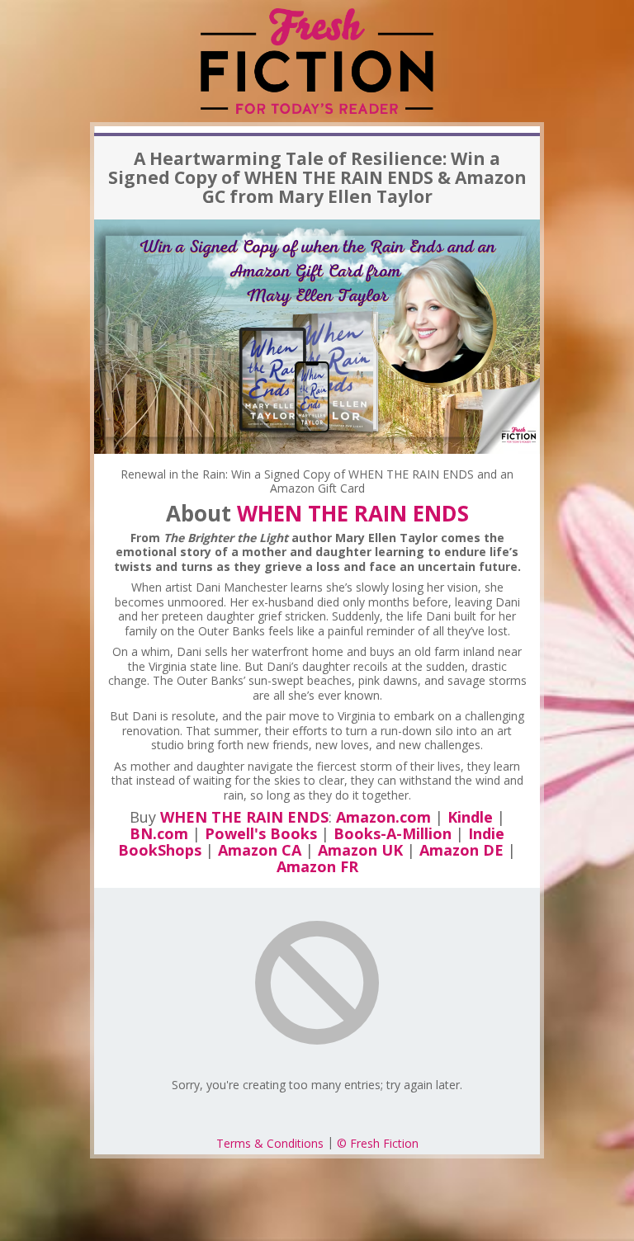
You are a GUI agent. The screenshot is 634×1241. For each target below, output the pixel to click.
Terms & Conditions (270, 1143)
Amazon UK (360, 850)
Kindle (470, 817)
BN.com (159, 833)
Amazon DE (461, 850)
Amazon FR (317, 866)
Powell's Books (261, 833)
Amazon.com (383, 817)
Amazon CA (259, 850)
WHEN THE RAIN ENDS (353, 513)
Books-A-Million (393, 833)
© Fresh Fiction (378, 1143)
